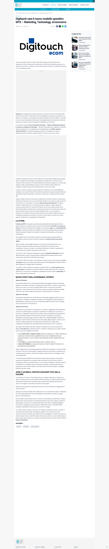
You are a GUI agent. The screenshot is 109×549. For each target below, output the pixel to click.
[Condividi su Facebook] (57, 26)
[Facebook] (15, 1)
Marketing (20, 13)
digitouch (19, 426)
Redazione (18, 26)
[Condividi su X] (60, 26)
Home (17, 13)
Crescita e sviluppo (40, 547)
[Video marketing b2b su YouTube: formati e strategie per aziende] (75, 48)
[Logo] (18, 5)
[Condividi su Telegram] (65, 26)
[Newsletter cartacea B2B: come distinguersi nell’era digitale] (75, 40)
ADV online (43, 9)
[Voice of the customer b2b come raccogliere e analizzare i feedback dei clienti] (75, 56)
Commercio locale (20, 547)
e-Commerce (57, 547)
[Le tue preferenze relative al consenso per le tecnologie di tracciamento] (107, 547)
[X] (17, 1)
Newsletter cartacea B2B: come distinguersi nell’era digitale (85, 39)
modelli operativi (35, 426)
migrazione (26, 426)
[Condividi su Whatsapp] (63, 26)
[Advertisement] (41, 445)
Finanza (76, 547)
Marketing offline (55, 9)
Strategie (68, 9)
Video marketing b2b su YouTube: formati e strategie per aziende (84, 47)
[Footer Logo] (54, 541)
